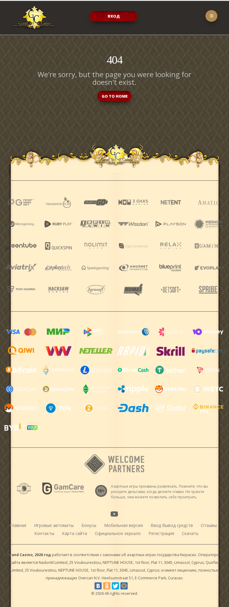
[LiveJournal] (132, 585)
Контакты (44, 533)
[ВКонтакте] (98, 585)
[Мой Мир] (124, 585)
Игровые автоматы (54, 525)
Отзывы (209, 525)
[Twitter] (115, 585)
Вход (114, 16)
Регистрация (161, 533)
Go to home (115, 96)
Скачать (190, 533)
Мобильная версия (123, 525)
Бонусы (88, 525)
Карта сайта (74, 533)
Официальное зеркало (118, 533)
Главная (18, 525)
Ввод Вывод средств (172, 525)
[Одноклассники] (106, 585)
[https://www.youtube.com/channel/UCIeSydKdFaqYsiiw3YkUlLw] (114, 513)
